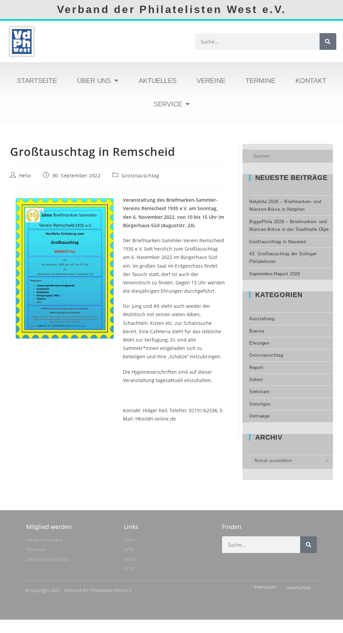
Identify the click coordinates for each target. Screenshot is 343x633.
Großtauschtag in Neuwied (277, 241)
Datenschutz (298, 587)
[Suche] (328, 41)
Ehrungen (259, 343)
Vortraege (259, 416)
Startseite (37, 80)
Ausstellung (262, 318)
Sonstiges (260, 403)
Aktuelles (158, 80)
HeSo (25, 175)
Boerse (256, 331)
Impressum (265, 587)
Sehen (256, 379)
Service (167, 104)
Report (256, 367)
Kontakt (310, 80)
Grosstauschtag (140, 175)
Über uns (94, 80)
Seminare (259, 391)
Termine (260, 80)
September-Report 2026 (274, 273)
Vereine (211, 80)
